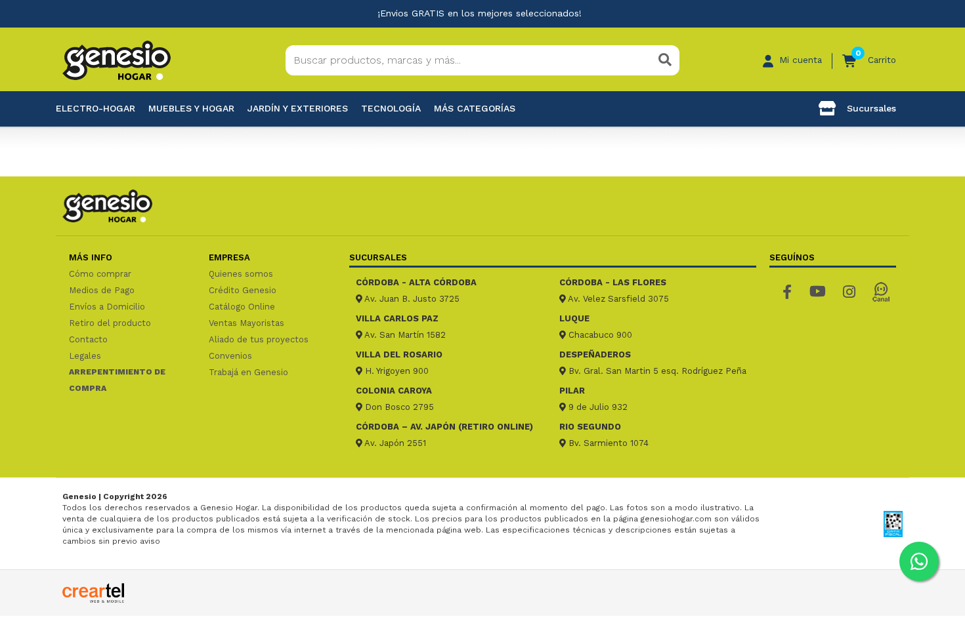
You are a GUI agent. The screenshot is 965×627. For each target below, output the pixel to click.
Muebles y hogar (191, 108)
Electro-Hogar (95, 108)
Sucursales (870, 108)
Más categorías (474, 108)
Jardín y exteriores (297, 108)
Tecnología (391, 108)
